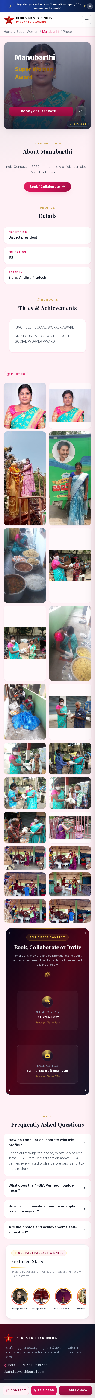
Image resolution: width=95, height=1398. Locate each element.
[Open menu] (86, 19)
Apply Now (78, 1390)
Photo (67, 32)
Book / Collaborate (38, 111)
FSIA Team (46, 1390)
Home (8, 32)
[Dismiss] (90, 6)
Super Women (27, 32)
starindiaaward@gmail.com (24, 1371)
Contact (18, 1390)
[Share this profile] (81, 111)
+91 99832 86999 (34, 1365)
